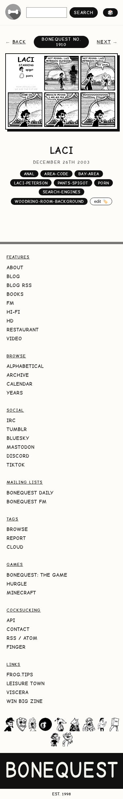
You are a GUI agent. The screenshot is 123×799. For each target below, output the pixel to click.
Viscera (18, 692)
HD (10, 321)
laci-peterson (31, 183)
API (11, 620)
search (83, 12)
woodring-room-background (49, 201)
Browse (17, 529)
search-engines (62, 191)
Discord (18, 456)
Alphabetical (25, 366)
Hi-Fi (13, 312)
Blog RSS (19, 285)
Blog (13, 276)
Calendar (19, 384)
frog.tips (20, 674)
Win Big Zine (25, 701)
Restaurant (23, 330)
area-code (56, 173)
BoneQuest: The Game (37, 575)
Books (15, 294)
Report (16, 538)
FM (10, 303)
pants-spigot (73, 183)
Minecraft (21, 593)
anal (29, 173)
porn (103, 183)
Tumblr (17, 429)
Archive (18, 375)
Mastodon (20, 447)
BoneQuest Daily (30, 493)
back (19, 42)
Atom (30, 638)
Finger (16, 647)
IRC (11, 420)
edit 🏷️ (101, 201)
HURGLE (17, 584)
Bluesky (18, 438)
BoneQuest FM (27, 501)
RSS (11, 638)
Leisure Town (26, 683)
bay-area (88, 173)
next (104, 42)
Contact (18, 629)
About (15, 267)
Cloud (15, 547)
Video (14, 338)
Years (15, 393)
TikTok (16, 465)
